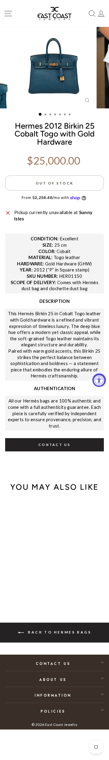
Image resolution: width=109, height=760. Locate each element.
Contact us (54, 445)
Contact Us (53, 663)
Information (53, 695)
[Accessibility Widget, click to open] (99, 380)
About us (52, 679)
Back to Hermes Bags (58, 632)
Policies (53, 711)
